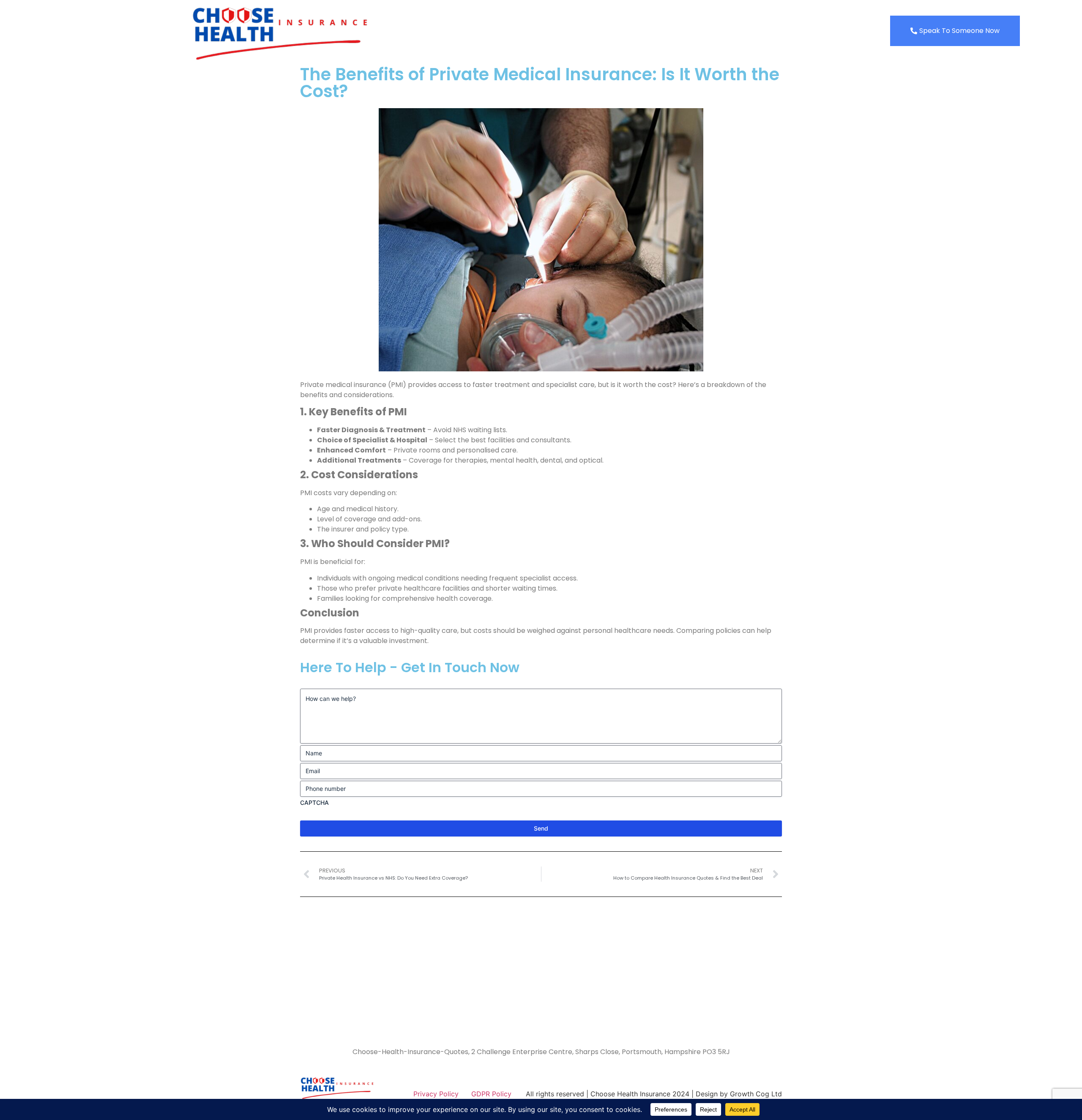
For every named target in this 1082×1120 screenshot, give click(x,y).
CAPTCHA (314, 802)
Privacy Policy (436, 1094)
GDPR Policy (491, 1094)
